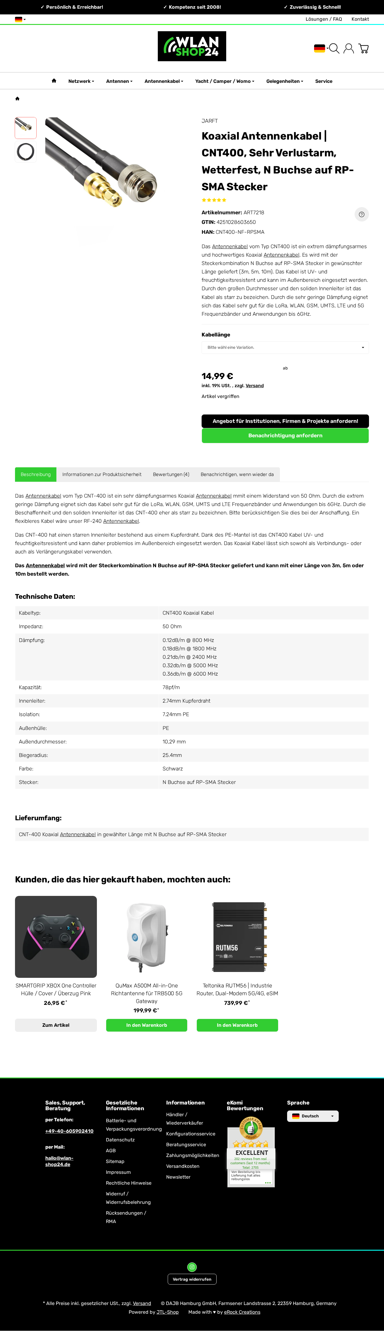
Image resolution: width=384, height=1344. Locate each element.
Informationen (185, 1103)
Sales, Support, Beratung (65, 1106)
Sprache (298, 1103)
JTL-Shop (168, 1312)
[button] (25, 128)
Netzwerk (79, 81)
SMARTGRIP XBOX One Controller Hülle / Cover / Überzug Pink (56, 989)
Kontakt (360, 19)
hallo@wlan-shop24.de (59, 1161)
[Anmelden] (348, 48)
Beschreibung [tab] (36, 474)
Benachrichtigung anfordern (285, 435)
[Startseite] (17, 98)
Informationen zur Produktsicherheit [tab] (102, 474)
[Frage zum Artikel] (362, 214)
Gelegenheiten (283, 81)
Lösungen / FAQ (324, 19)
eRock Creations (242, 1312)
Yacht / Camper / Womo (223, 81)
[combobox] (285, 347)
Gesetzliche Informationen (125, 1106)
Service (323, 81)
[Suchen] (334, 48)
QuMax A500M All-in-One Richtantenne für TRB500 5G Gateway (146, 993)
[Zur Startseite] (192, 48)
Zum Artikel (55, 1025)
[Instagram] (192, 1267)
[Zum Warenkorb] (363, 48)
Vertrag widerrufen (192, 1279)
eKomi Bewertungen (245, 1106)
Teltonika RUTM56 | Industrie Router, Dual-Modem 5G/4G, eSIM (237, 989)
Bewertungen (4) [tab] (171, 474)
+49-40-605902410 (69, 1131)
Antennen (117, 81)
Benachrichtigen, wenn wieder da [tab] (237, 474)
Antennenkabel (162, 81)
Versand (255, 385)
